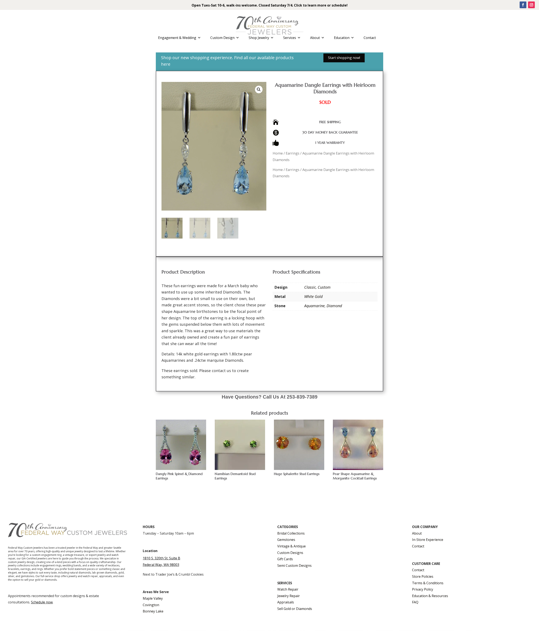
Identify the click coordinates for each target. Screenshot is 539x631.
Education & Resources (430, 596)
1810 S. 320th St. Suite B (161, 558)
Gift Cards (285, 559)
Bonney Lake (153, 611)
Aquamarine (314, 305)
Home (278, 153)
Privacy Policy (422, 589)
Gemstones (286, 539)
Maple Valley (153, 598)
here (165, 64)
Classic (310, 287)
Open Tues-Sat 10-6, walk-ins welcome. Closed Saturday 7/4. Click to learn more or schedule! (270, 5)
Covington (151, 605)
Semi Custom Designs (294, 565)
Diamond (334, 305)
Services (289, 38)
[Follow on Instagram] (531, 4)
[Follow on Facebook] (523, 4)
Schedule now (42, 602)
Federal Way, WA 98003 (161, 564)
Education (342, 38)
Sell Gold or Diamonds (294, 608)
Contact (370, 38)
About (315, 38)
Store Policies (422, 576)
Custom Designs (290, 552)
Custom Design (222, 38)
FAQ (415, 602)
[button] (259, 89)
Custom (324, 287)
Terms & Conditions (427, 583)
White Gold (313, 296)
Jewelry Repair (288, 596)
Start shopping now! (344, 57)
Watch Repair (287, 589)
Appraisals (285, 602)
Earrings (292, 153)
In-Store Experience (427, 539)
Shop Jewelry (259, 38)
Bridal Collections (291, 533)
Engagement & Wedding (177, 38)
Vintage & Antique (291, 546)
